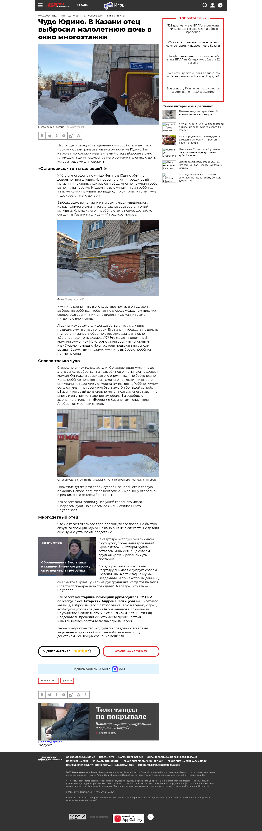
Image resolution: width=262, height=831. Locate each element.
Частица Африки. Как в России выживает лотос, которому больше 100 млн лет (200, 177)
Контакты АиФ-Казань (105, 761)
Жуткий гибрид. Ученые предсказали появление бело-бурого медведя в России (201, 126)
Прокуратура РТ (74, 127)
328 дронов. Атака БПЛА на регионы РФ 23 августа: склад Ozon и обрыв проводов (193, 29)
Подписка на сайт (77, 761)
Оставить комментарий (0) (131, 651)
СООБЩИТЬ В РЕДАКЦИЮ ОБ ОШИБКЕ (159, 765)
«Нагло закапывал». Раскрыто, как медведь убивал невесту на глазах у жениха (200, 164)
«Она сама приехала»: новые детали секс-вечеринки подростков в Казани (193, 44)
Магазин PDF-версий (130, 757)
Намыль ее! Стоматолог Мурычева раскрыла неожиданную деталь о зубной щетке (199, 152)
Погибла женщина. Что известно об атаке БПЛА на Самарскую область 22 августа (193, 59)
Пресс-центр (106, 757)
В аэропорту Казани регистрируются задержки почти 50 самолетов (193, 90)
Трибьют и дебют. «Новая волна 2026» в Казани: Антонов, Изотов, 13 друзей (193, 75)
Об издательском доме (80, 757)
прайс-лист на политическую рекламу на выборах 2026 (99, 765)
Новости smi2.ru (51, 742)
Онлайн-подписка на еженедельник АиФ (172, 757)
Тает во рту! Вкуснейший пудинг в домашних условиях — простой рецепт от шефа (199, 139)
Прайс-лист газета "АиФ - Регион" (143, 761)
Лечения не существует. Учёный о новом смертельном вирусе (199, 113)
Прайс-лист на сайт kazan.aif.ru (187, 761)
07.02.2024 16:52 (47, 15)
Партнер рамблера (99, 817)
